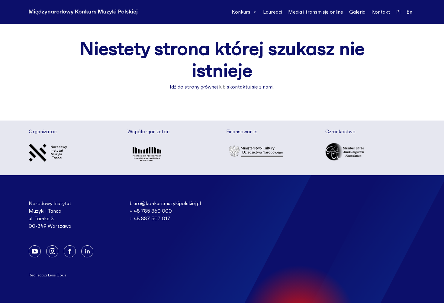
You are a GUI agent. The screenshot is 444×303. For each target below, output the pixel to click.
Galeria (357, 12)
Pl (398, 12)
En (409, 12)
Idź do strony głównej (194, 87)
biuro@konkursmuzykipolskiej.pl (165, 203)
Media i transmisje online (315, 12)
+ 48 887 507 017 (150, 218)
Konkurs (241, 12)
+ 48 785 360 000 (151, 211)
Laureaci (272, 12)
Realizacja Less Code (47, 275)
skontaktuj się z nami (250, 87)
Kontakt (381, 12)
